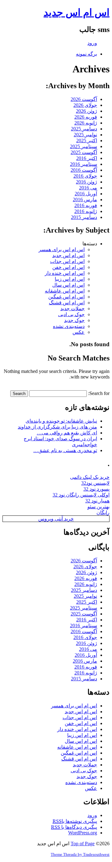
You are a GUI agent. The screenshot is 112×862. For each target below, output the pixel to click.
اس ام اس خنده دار (65, 273)
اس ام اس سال (68, 285)
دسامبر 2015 (84, 217)
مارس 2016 (85, 199)
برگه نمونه (86, 54)
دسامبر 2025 (84, 128)
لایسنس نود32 (95, 483)
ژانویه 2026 (85, 122)
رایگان (103, 512)
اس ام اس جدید (77, 12)
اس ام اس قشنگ (67, 302)
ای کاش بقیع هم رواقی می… (67, 432)
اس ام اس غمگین (66, 296)
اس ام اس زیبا (70, 279)
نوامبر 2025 (85, 134)
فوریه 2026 (85, 117)
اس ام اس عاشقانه (65, 290)
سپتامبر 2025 (83, 146)
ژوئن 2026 (86, 111)
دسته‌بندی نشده (69, 326)
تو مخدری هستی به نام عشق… (65, 450)
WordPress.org (82, 832)
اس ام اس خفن (68, 267)
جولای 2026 (85, 105)
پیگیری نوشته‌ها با (75, 821)
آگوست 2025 (84, 152)
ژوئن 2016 (86, 181)
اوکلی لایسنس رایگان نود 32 (81, 494)
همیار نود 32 (97, 500)
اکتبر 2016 (86, 158)
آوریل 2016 (86, 193)
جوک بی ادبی (71, 314)
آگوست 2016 (84, 170)
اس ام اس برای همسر (62, 249)
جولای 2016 (85, 176)
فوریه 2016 (85, 205)
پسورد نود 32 (96, 489)
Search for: (99, 393)
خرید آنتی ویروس (56, 518)
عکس (78, 332)
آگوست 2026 (84, 99)
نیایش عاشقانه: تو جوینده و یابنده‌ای (61, 421)
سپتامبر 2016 (83, 164)
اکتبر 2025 (86, 140)
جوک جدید (74, 320)
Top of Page (83, 843)
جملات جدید (72, 308)
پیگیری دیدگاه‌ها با (74, 827)
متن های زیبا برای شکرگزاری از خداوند (57, 426)
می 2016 (88, 187)
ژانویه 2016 (85, 211)
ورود (92, 43)
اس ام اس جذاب (67, 261)
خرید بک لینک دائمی (90, 477)
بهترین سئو (98, 506)
